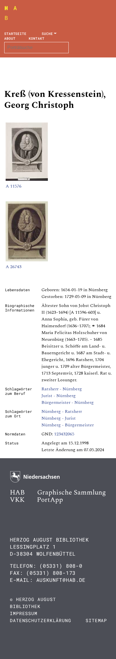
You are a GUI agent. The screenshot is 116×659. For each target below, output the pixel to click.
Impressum (23, 613)
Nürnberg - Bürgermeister (67, 425)
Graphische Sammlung (71, 492)
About (9, 38)
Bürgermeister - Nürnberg (67, 402)
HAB (17, 492)
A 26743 (13, 266)
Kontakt (36, 38)
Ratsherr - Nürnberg (61, 389)
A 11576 (13, 186)
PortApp (50, 500)
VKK (17, 500)
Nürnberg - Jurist (58, 418)
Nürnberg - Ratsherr (61, 411)
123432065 (64, 434)
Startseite (15, 33)
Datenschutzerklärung (40, 620)
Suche (47, 33)
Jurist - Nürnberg (58, 395)
